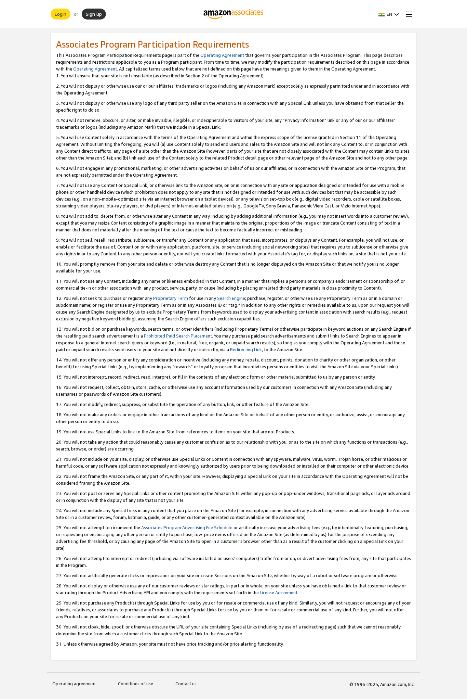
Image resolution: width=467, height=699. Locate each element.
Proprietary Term (170, 298)
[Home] (234, 14)
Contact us (186, 683)
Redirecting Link (246, 349)
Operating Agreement (222, 55)
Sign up (94, 14)
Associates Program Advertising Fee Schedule (186, 527)
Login (60, 14)
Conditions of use (135, 683)
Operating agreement (74, 683)
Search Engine (231, 298)
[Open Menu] (407, 14)
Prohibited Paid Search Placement (178, 336)
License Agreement (278, 592)
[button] (388, 14)
